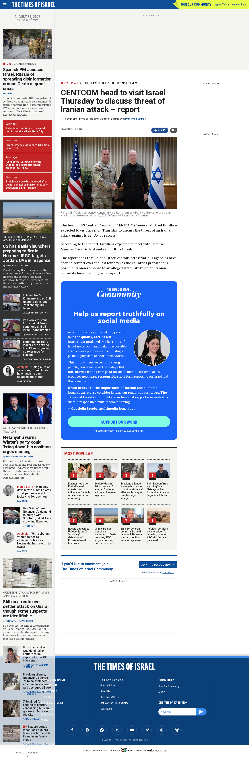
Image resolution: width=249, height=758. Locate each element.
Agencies (10, 266)
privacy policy (107, 685)
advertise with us (109, 697)
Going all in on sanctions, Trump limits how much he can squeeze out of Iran (33, 372)
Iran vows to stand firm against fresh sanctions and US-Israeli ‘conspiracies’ (37, 325)
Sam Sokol (22, 501)
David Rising (45, 359)
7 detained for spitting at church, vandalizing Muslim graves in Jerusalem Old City (36, 708)
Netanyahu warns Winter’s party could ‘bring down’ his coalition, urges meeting (27, 444)
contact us (106, 708)
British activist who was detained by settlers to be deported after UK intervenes (35, 654)
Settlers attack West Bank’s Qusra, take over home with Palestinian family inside (36, 733)
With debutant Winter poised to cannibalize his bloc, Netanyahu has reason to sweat (34, 540)
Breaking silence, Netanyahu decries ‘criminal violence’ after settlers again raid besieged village (132, 491)
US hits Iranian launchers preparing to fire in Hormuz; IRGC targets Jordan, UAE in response (105, 536)
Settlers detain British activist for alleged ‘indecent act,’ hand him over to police (105, 489)
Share (161, 130)
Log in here (168, 572)
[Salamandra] (156, 750)
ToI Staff (7, 94)
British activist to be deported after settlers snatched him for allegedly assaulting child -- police (27, 184)
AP (37, 665)
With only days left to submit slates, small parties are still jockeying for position (34, 491)
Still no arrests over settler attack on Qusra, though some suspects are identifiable (26, 608)
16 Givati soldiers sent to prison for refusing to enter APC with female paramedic (157, 534)
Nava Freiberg (24, 381)
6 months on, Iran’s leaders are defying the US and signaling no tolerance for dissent (36, 348)
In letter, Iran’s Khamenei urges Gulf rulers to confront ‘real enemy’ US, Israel (37, 301)
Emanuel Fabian (33, 692)
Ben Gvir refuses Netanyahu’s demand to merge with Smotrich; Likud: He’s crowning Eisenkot (37, 515)
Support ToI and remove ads (229, 4)
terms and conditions (111, 679)
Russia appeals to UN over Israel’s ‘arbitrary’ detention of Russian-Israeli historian (78, 536)
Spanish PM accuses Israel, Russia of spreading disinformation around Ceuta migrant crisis (27, 79)
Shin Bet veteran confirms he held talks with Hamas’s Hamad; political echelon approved (132, 534)
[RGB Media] (127, 750)
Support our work (119, 422)
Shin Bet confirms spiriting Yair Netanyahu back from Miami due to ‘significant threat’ (158, 489)
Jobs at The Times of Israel (114, 702)
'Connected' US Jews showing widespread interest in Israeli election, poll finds (23, 164)
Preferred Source (135, 118)
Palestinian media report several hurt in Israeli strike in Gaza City (25, 130)
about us (105, 691)
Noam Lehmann (33, 719)
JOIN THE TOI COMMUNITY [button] (158, 564)
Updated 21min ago (25, 63)
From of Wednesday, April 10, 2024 (109, 83)
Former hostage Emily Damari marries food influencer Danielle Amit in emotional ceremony (79, 491)
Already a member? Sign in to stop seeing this (119, 430)
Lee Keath (30, 359)
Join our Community (195, 4)
